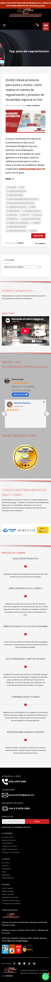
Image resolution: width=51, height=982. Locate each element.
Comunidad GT (7, 843)
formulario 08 (14, 211)
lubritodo (38, 215)
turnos (33, 231)
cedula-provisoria (15, 195)
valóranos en (19, 394)
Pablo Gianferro (33, 105)
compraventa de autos (17, 207)
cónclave (9, 976)
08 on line (12, 187)
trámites (37, 223)
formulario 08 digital (32, 211)
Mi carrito (5, 866)
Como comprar (7, 888)
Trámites (20, 243)
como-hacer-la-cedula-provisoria (21, 203)
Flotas (4, 872)
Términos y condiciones (10, 852)
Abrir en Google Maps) (18, 941)
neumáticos (13, 219)
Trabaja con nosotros (9, 846)
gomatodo (13, 215)
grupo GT (25, 215)
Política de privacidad (10, 849)
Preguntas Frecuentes (10, 897)
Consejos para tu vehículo (11, 903)
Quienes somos (7, 837)
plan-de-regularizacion (31, 219)
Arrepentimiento (8, 878)
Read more (38, 236)
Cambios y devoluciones (11, 900)
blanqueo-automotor (17, 191)
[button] (45, 976)
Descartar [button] (40, 6)
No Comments (40, 243)
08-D (22, 187)
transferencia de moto (17, 231)
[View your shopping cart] (38, 25)
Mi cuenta (5, 862)
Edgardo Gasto (21, 403)
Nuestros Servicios (9, 840)
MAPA (46, 26)
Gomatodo (18, 379)
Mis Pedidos (6, 869)
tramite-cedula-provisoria (19, 223)
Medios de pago (8, 891)
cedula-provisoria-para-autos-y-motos (23, 199)
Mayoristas (6, 875)
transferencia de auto (17, 227)
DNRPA (33, 207)
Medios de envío (8, 894)
